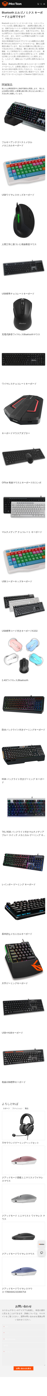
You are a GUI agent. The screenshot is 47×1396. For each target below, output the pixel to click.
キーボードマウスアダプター (16, 433)
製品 (26, 1108)
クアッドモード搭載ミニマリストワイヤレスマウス (22, 1179)
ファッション (17, 1108)
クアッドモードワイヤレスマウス (18, 1253)
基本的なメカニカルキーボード (17, 934)
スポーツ (6, 1108)
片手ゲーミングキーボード (15, 983)
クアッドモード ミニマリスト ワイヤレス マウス (23, 1217)
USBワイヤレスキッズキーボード (18, 195)
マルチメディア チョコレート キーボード (22, 532)
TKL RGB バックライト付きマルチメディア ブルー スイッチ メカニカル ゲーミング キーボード (23, 834)
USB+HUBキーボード (12, 1032)
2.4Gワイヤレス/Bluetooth (15, 680)
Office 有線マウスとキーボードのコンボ (21, 482)
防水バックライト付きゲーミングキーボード (23, 729)
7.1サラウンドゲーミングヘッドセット (20, 1142)
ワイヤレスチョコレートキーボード (19, 383)
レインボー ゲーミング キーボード (19, 884)
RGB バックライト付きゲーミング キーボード (23, 781)
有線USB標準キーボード (14, 1082)
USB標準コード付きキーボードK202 (20, 631)
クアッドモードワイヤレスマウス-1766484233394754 (17, 1290)
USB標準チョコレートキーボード (18, 293)
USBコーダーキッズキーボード (17, 581)
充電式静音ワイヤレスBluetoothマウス (21, 334)
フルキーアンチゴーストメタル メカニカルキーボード (17, 144)
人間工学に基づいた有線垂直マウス (19, 244)
